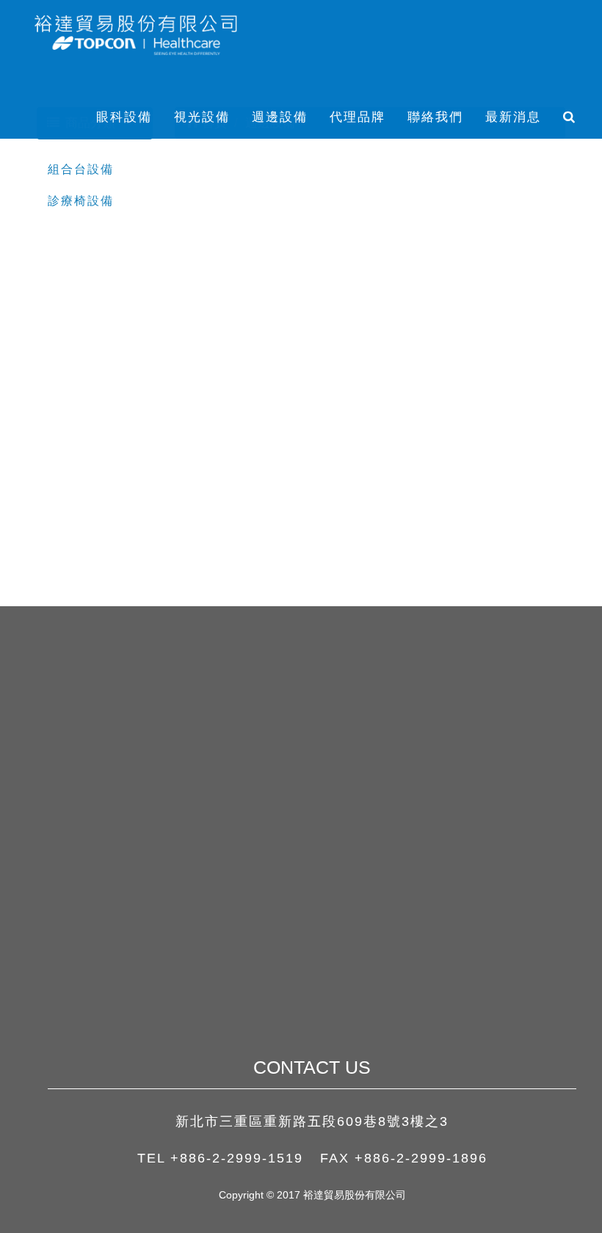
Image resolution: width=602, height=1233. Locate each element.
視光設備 (202, 117)
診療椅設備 (81, 200)
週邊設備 (280, 117)
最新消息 (513, 117)
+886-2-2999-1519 (236, 1158)
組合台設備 (81, 169)
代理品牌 (357, 117)
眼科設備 (124, 117)
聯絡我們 (435, 117)
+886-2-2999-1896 (421, 1158)
